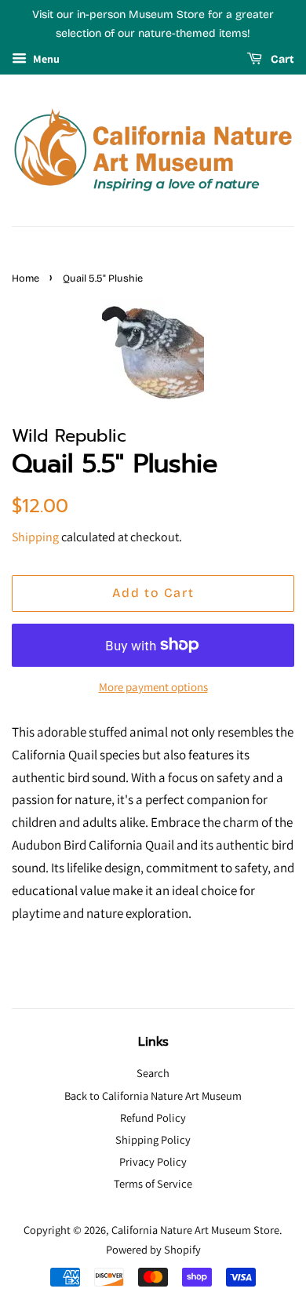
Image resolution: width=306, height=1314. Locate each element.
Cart (281, 59)
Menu (45, 59)
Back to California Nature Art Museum (153, 1095)
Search (153, 1072)
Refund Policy (153, 1117)
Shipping (35, 537)
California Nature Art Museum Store (195, 1229)
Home (25, 278)
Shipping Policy (153, 1139)
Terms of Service (153, 1183)
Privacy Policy (153, 1161)
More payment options (153, 686)
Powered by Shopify (153, 1249)
